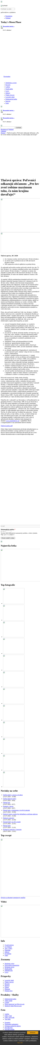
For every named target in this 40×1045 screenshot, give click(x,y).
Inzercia (7, 101)
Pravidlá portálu (9, 1029)
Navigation (6, 76)
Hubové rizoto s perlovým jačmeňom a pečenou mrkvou (20, 814)
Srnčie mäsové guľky (9, 799)
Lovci (7, 91)
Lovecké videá (9, 97)
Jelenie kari (6, 802)
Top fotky (8, 1019)
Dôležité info (9, 970)
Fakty (7, 103)
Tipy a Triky (8, 948)
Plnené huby (7, 826)
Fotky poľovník (9, 1017)
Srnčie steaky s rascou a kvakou (13, 795)
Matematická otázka (8, 529)
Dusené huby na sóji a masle (12, 822)
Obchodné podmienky (11, 1024)
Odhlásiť (3, 131)
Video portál (8, 1000)
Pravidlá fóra (9, 1028)
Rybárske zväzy (9, 963)
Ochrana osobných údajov (13, 1026)
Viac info (20, 1042)
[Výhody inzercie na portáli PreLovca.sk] (1, 541)
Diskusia (7, 989)
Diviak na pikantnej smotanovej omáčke (13, 897)
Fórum (7, 987)
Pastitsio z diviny (8, 806)
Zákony (7, 93)
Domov (3, 133)
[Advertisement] (20, 54)
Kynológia (8, 953)
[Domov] (1, 2)
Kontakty (7, 1022)
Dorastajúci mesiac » (8, 26)
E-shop (7, 1002)
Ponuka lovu (8, 991)
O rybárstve (8, 947)
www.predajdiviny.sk (12, 421)
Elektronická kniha (11, 99)
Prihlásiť (8, 18)
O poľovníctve (9, 945)
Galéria (7, 87)
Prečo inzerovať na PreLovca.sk (14, 1004)
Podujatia (7, 950)
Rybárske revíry (9, 967)
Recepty (7, 85)
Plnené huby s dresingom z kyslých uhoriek (16, 810)
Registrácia (8, 16)
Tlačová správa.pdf (7, 426)
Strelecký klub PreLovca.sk (13, 1006)
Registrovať (4, 129)
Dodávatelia (9, 89)
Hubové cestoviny (8, 818)
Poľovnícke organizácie (12, 965)
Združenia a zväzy (11, 83)
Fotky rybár (8, 1016)
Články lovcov (9, 95)
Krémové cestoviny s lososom (12, 829)
